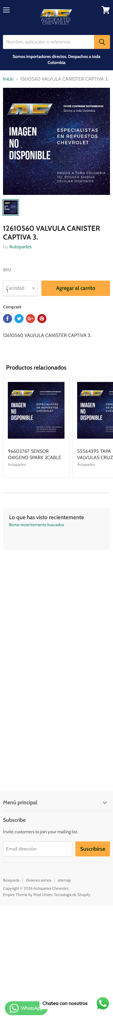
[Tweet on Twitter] (19, 318)
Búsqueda (11, 880)
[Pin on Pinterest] (41, 318)
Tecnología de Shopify (72, 894)
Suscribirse (92, 849)
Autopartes (20, 246)
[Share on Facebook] (7, 318)
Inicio (8, 79)
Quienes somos (38, 880)
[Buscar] (102, 42)
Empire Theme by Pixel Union (27, 894)
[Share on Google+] (30, 318)
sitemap (64, 880)
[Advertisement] (56, 606)
